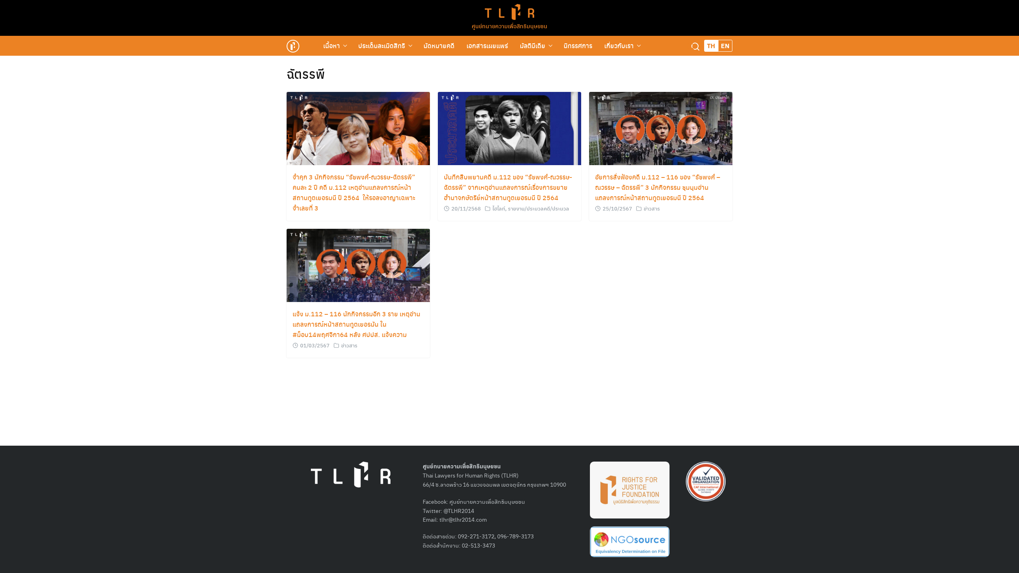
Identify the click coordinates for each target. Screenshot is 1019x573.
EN (725, 45)
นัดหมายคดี (439, 45)
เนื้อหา (331, 45)
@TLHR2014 (458, 511)
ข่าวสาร (652, 208)
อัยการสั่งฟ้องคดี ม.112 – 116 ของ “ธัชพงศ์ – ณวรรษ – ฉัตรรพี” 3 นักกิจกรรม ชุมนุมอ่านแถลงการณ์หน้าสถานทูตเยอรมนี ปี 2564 (657, 187)
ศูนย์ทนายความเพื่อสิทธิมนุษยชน (509, 26)
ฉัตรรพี (306, 73)
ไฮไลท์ (498, 208)
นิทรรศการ (578, 45)
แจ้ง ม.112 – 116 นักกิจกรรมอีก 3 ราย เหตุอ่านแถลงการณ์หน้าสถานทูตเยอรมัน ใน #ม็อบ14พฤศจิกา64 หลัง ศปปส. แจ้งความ (356, 324)
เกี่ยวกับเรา (619, 45)
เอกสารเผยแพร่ (487, 45)
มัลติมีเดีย (532, 45)
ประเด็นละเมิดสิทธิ (381, 45)
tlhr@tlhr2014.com (463, 519)
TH (711, 45)
